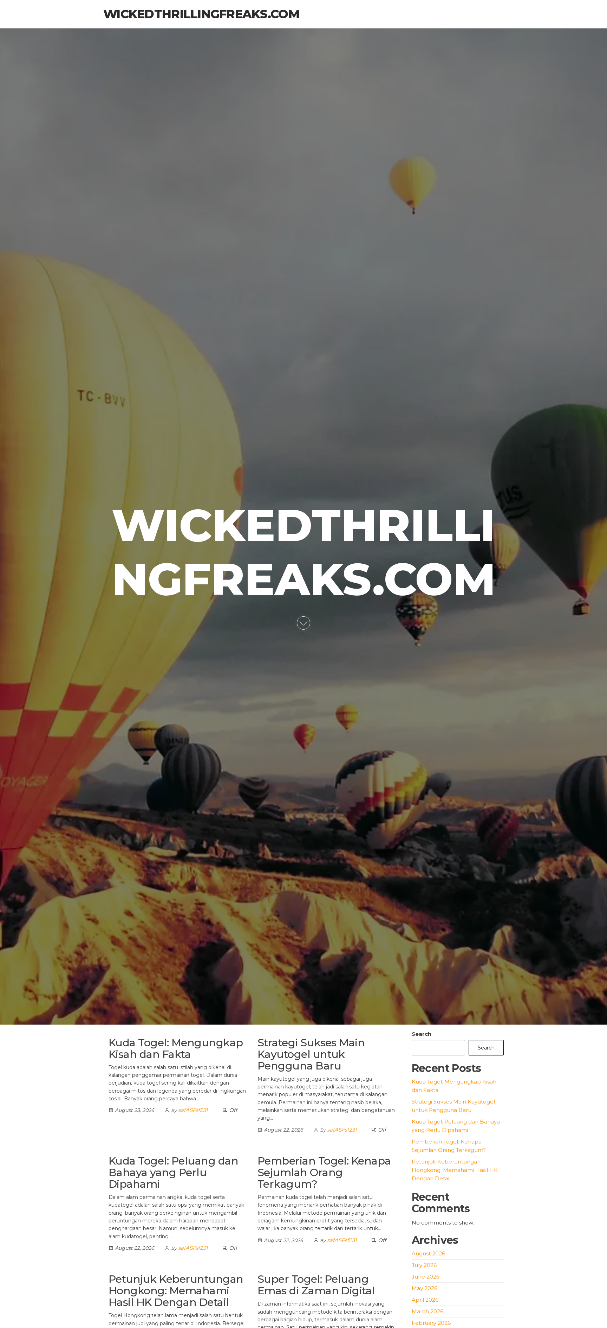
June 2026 (425, 1276)
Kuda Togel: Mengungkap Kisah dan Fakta (176, 1048)
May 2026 (424, 1288)
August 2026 (428, 1253)
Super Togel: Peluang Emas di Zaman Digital (316, 1285)
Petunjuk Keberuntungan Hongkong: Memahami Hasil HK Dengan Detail (176, 1291)
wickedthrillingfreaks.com (201, 14)
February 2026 (431, 1323)
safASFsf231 (193, 1110)
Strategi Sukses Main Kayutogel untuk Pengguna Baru (311, 1054)
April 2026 (425, 1299)
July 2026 (424, 1265)
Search (421, 1034)
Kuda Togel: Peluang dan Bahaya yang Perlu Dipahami (173, 1172)
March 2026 (427, 1311)
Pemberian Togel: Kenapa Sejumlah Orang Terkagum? (324, 1172)
